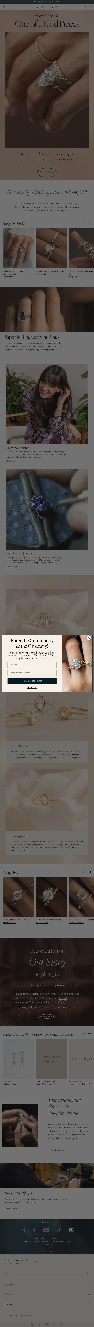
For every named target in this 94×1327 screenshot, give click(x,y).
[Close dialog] (89, 638)
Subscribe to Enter (32, 681)
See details (32, 687)
